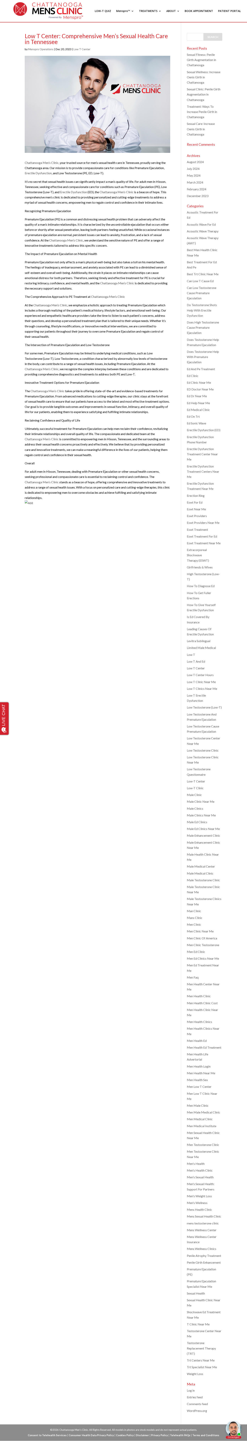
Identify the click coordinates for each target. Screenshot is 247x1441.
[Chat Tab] (123, 720)
